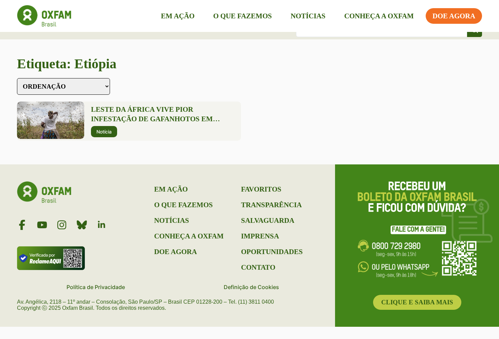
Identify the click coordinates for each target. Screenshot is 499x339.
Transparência (271, 205)
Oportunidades (272, 252)
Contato (258, 267)
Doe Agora (453, 16)
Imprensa (260, 236)
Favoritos (261, 189)
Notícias (308, 16)
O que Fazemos (242, 16)
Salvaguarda (267, 220)
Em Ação (178, 16)
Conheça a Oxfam (379, 16)
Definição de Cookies (251, 287)
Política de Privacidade (96, 287)
